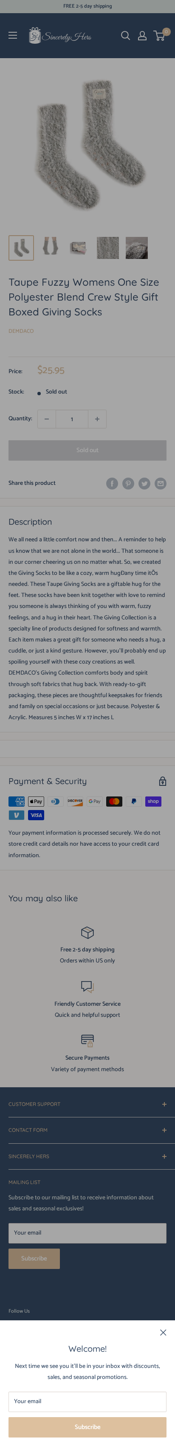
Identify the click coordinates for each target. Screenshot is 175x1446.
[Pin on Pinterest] (128, 484)
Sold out (87, 450)
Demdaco (21, 331)
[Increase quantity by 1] (97, 419)
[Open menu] (12, 35)
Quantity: (20, 419)
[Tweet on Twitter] (144, 484)
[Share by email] (161, 484)
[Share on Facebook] (112, 484)
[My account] (142, 35)
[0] (159, 36)
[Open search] (125, 35)
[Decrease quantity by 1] (47, 419)
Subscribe (88, 1427)
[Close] (163, 1332)
